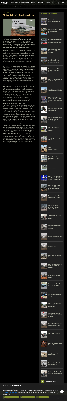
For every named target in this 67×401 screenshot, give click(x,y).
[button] (62, 391)
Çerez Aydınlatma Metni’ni (11, 392)
